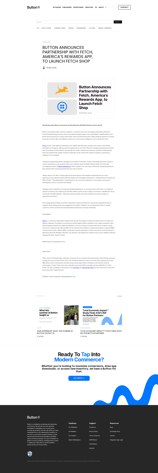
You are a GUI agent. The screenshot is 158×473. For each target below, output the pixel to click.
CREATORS (89, 7)
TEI (96, 7)
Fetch (44, 146)
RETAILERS (57, 7)
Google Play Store (88, 268)
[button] (102, 7)
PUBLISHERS (67, 7)
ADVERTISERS (78, 7)
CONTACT (124, 7)
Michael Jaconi (52, 67)
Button (44, 221)
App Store (76, 268)
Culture (39, 327)
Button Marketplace (64, 166)
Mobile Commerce (85, 327)
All (38, 28)
